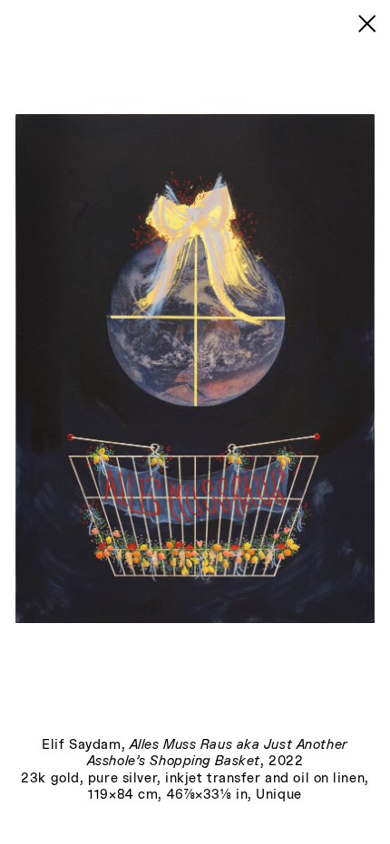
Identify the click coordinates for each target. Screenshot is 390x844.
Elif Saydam (81, 745)
